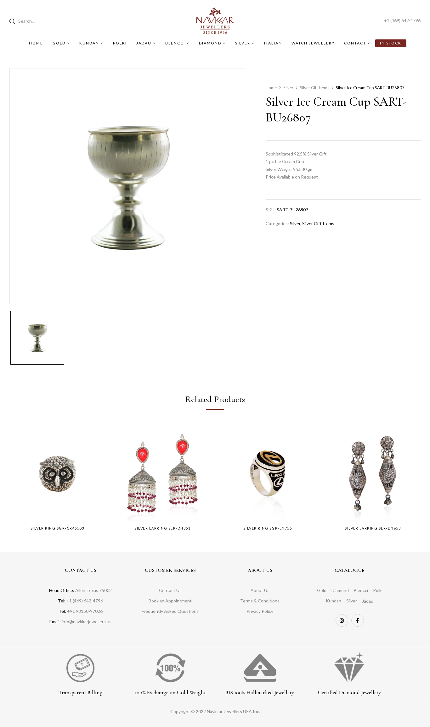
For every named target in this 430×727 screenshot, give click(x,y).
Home (271, 87)
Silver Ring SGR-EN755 (267, 528)
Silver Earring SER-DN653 (373, 528)
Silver (288, 87)
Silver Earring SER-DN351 (162, 528)
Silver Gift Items (314, 87)
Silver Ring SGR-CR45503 (57, 528)
